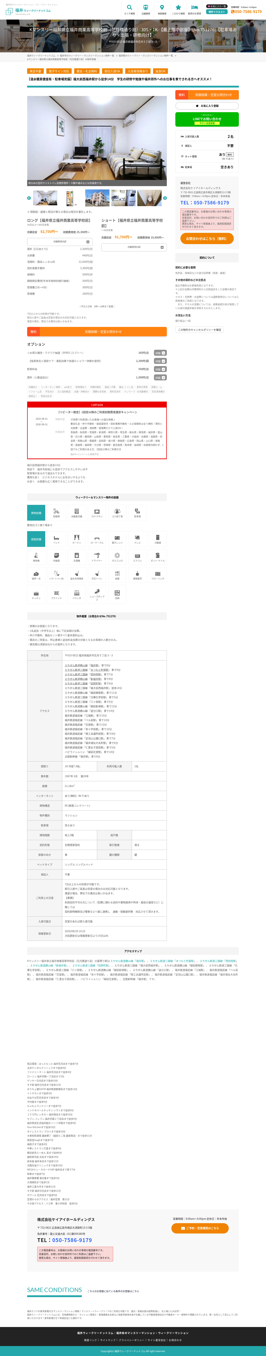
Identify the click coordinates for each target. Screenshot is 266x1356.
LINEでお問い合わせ (207, 121)
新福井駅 (96, 679)
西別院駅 (96, 674)
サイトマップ (108, 1340)
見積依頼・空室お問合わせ (103, 331)
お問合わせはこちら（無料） (207, 238)
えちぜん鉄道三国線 (76, 670)
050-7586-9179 (248, 11)
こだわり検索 (178, 13)
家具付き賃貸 (194, 13)
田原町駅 (96, 683)
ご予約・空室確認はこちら (202, 1228)
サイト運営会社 (157, 1340)
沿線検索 (146, 13)
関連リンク (90, 1340)
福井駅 (94, 665)
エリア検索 (129, 13)
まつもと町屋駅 (99, 670)
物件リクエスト (217, 11)
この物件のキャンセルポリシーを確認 (199, 329)
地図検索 (162, 13)
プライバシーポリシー (132, 1340)
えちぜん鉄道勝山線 (76, 665)
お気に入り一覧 (218, 6)
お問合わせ (175, 1340)
